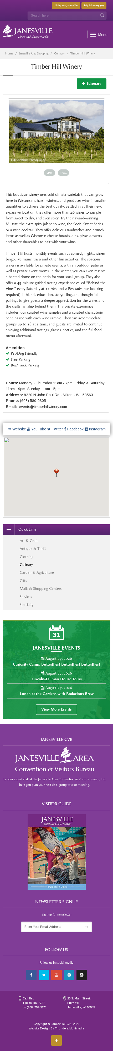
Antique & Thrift (33, 548)
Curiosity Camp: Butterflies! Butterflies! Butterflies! (56, 664)
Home (9, 53)
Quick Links (27, 529)
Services (26, 597)
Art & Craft (29, 541)
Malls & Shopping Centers (40, 588)
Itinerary (93, 83)
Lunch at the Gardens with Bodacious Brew (57, 694)
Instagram (97, 429)
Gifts (23, 581)
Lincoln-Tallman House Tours (57, 679)
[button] (56, 472)
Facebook (75, 429)
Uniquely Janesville (66, 5)
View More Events (56, 709)
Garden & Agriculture (37, 572)
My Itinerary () (94, 5)
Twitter (57, 429)
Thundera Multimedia (69, 1028)
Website (18, 429)
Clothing (26, 557)
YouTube (38, 429)
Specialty (26, 604)
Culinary (59, 53)
